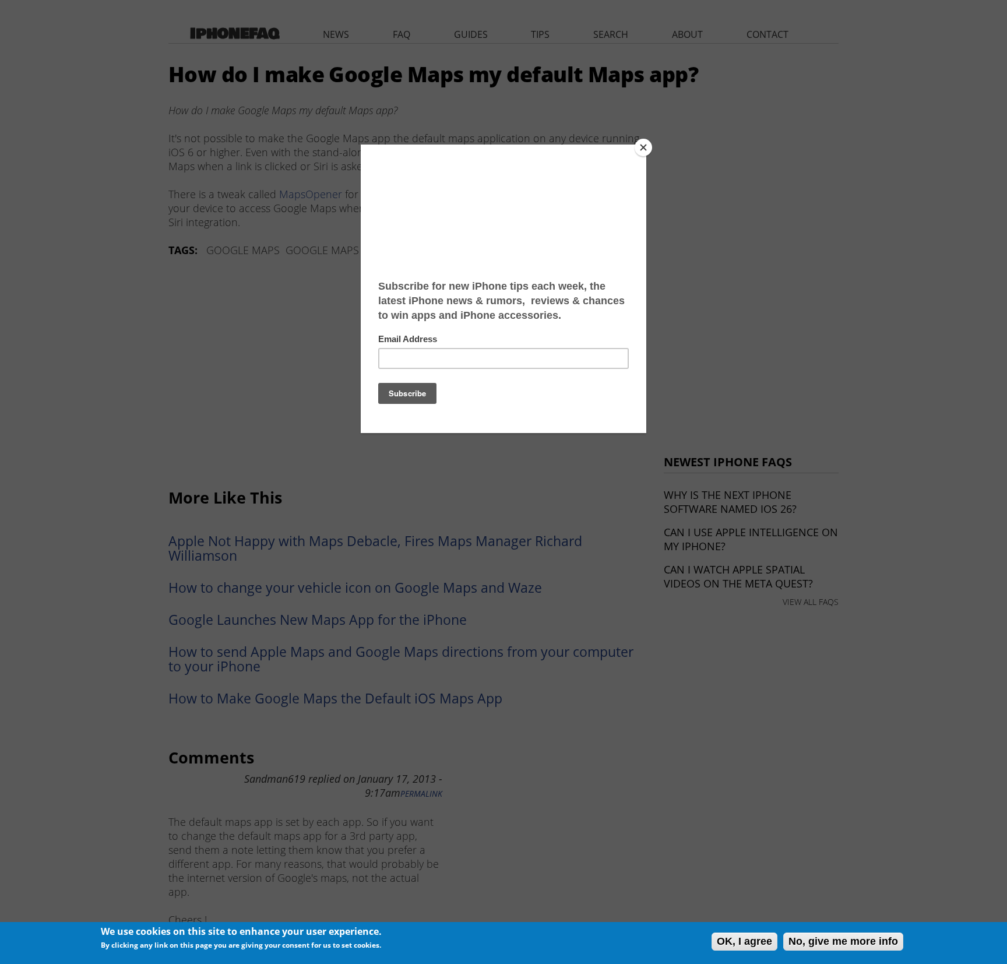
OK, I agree (744, 941)
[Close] (643, 147)
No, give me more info (843, 941)
